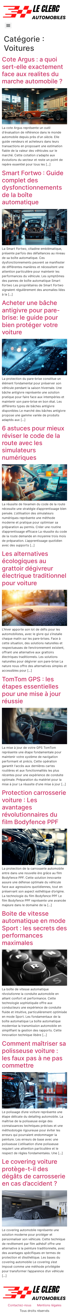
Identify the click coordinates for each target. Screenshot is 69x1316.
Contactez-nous (19, 1305)
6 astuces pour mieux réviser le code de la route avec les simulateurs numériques (33, 443)
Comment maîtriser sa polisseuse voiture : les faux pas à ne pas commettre (34, 1054)
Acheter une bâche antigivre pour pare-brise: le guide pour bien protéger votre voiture (31, 317)
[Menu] (8, 25)
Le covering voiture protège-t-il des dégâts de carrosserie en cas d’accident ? (33, 1172)
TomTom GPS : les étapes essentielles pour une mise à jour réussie (31, 690)
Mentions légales (49, 1305)
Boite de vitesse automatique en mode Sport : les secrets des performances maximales (34, 928)
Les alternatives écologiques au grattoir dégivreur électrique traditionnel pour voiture (34, 568)
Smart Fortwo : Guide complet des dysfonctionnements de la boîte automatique (32, 187)
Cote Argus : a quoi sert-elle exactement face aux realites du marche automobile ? (32, 70)
